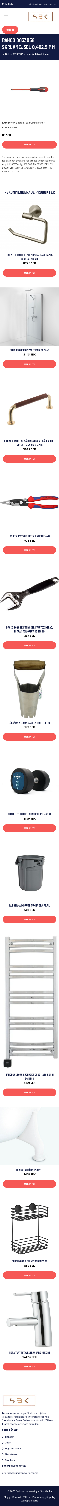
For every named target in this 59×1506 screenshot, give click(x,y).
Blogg (7, 1497)
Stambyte (10, 1460)
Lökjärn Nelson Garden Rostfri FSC (29, 722)
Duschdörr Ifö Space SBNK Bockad (29, 350)
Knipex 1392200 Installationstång (29, 536)
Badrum (20, 122)
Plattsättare (11, 1454)
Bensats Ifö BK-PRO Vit (29, 1170)
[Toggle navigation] (6, 16)
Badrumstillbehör (35, 122)
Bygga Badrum (13, 1448)
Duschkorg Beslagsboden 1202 (29, 1261)
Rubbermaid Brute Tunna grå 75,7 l (29, 905)
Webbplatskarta (29, 1500)
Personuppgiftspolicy (43, 1497)
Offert (10, 29)
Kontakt (16, 1497)
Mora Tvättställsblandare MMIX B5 (29, 1352)
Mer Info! (29, 144)
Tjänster (9, 1436)
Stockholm (9, 4)
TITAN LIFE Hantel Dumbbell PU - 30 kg (30, 814)
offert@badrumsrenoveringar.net (42, 4)
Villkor (26, 1497)
